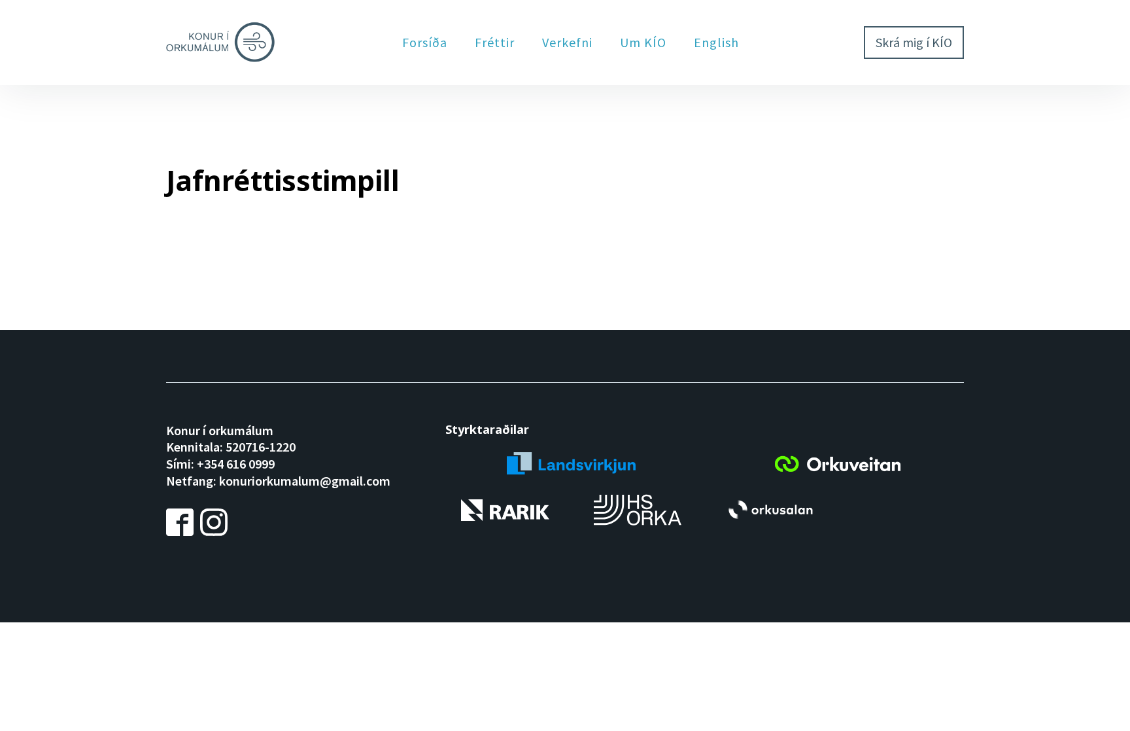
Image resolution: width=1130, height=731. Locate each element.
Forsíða (424, 42)
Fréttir (495, 42)
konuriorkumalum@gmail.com (304, 480)
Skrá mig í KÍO (914, 42)
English (716, 42)
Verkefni (567, 42)
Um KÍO (643, 42)
